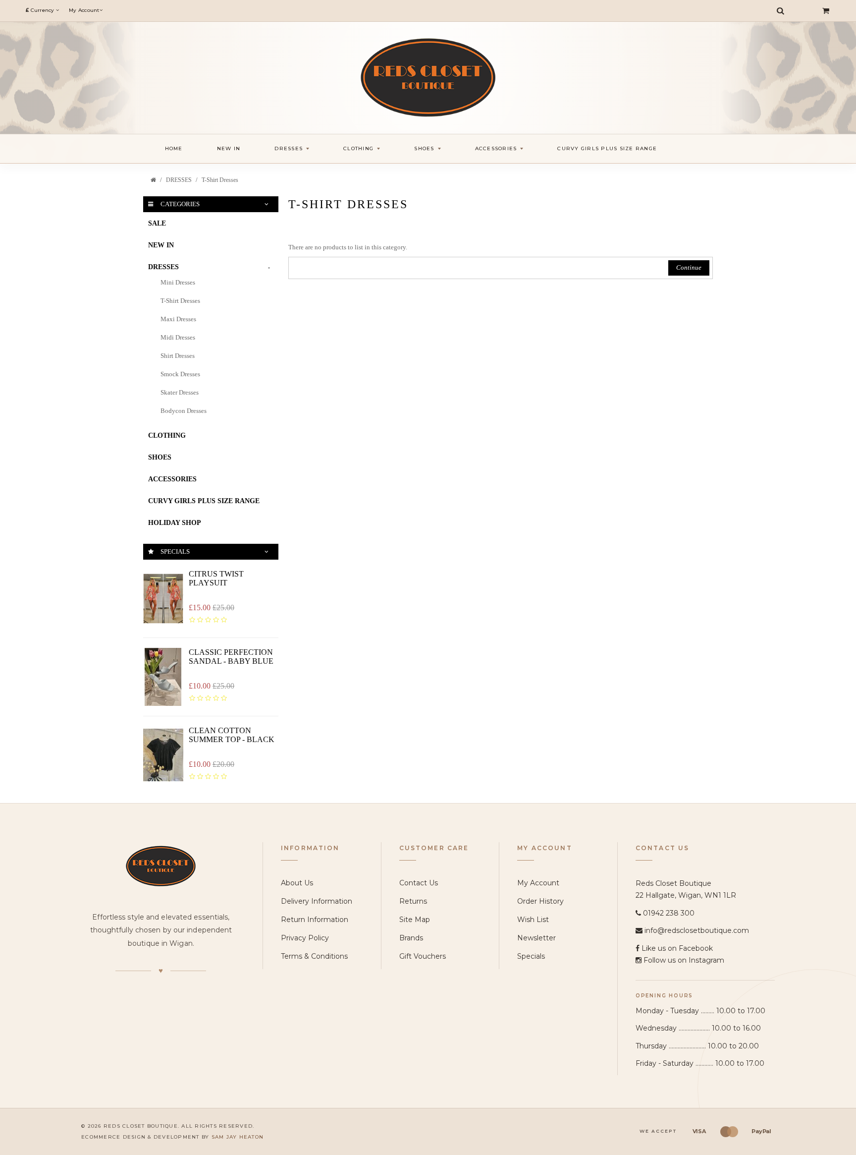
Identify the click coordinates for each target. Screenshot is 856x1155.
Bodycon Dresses (183, 410)
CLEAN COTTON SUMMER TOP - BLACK (231, 735)
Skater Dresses (179, 392)
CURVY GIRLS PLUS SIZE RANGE (204, 501)
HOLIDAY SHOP (174, 522)
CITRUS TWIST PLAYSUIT (216, 578)
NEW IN (161, 245)
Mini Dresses (177, 282)
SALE (157, 223)
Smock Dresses (180, 374)
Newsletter (536, 937)
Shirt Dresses (177, 355)
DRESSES (179, 179)
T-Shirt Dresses (220, 179)
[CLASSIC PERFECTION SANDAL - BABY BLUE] (163, 677)
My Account (538, 882)
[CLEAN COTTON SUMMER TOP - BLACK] (163, 755)
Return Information (314, 919)
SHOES (159, 457)
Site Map (414, 919)
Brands (411, 937)
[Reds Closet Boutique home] (160, 865)
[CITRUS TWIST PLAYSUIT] (163, 599)
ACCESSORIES (172, 479)
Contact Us (418, 882)
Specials (531, 956)
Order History (540, 901)
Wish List (533, 919)
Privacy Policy (305, 937)
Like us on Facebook (677, 948)
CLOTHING (167, 435)
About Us (297, 882)
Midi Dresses (177, 337)
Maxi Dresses (178, 319)
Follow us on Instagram (683, 960)
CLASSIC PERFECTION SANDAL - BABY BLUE (231, 656)
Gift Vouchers (422, 956)
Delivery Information (316, 901)
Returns (413, 901)
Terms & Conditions (314, 956)
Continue (688, 267)
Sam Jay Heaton (238, 1137)
